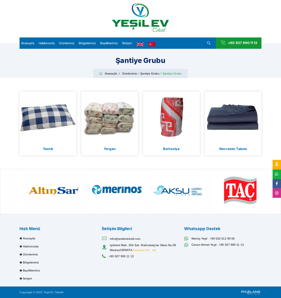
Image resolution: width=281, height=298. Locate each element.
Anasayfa (27, 43)
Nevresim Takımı (233, 149)
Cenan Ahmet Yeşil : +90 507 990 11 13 (218, 244)
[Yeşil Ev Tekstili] (140, 18)
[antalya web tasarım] (250, 292)
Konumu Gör (142, 250)
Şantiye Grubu (150, 73)
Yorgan (110, 149)
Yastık (48, 149)
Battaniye (171, 149)
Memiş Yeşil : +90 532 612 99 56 (213, 238)
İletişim (127, 43)
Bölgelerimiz (87, 43)
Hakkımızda (46, 43)
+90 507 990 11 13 (242, 43)
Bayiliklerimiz (109, 43)
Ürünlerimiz (66, 43)
